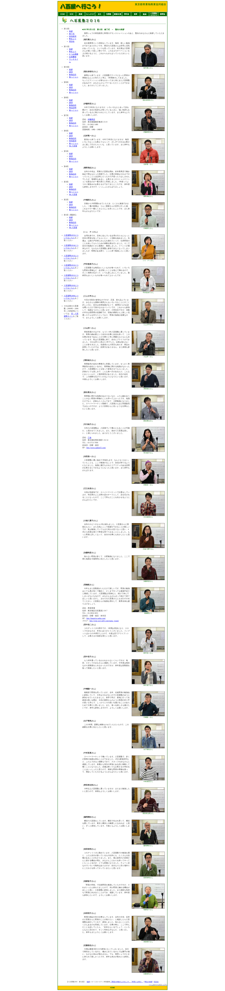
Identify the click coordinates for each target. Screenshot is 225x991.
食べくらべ (73, 77)
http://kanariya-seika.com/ (96, 618)
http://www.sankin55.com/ (96, 448)
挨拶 (71, 31)
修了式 (71, 34)
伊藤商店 (91, 119)
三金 (89, 438)
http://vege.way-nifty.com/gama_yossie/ (104, 621)
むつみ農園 (73, 54)
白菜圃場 (72, 57)
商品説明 (72, 108)
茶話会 (71, 41)
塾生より (72, 39)
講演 (71, 72)
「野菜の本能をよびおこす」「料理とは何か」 (126, 982)
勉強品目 (72, 75)
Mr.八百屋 (73, 146)
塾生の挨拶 (148, 982)
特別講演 (72, 36)
